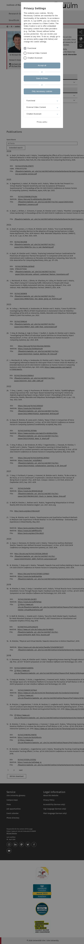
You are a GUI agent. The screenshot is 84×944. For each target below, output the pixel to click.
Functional (31, 48)
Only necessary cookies (42, 91)
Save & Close (42, 78)
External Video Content (37, 53)
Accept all (42, 65)
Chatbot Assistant (34, 58)
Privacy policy (42, 122)
